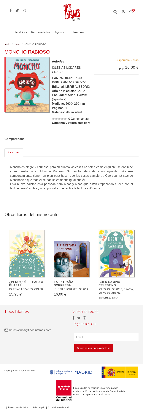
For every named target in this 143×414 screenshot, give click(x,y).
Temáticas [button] (21, 32)
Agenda (59, 32)
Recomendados (40, 32)
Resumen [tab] (13, 152)
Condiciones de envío (59, 407)
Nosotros (78, 32)
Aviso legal (38, 407)
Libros (17, 44)
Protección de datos (18, 407)
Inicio (7, 44)
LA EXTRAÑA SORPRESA (63, 283)
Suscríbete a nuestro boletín (93, 347)
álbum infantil (74, 112)
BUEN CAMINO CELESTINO (109, 283)
